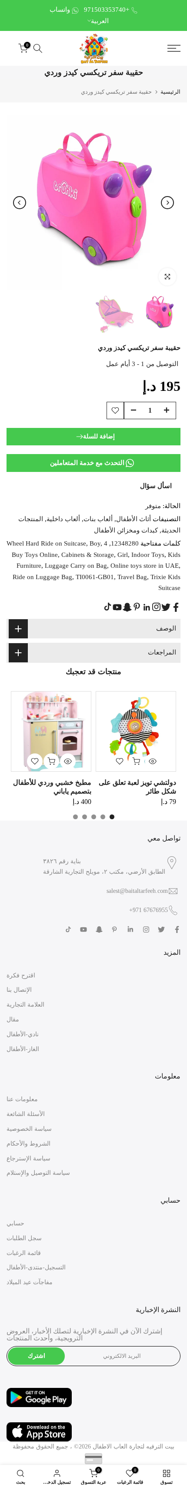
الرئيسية (170, 91)
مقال (13, 1019)
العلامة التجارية (25, 1004)
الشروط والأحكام (28, 1143)
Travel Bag (132, 576)
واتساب (60, 9)
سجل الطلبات (24, 1238)
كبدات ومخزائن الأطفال (126, 530)
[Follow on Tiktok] (108, 607)
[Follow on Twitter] (165, 607)
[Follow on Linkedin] (146, 607)
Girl (122, 554)
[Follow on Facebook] (175, 607)
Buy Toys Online (35, 554)
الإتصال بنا (19, 990)
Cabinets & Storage (87, 554)
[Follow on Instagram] (156, 607)
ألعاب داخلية (63, 519)
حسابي (15, 1223)
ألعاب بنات (98, 519)
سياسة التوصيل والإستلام (38, 1173)
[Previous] (19, 202)
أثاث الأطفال (133, 519)
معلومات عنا (22, 1099)
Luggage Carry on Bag (76, 565)
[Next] (167, 202)
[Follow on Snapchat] (127, 607)
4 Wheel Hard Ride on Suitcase (57, 543)
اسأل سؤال (156, 485)
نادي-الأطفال (23, 1034)
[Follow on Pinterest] (137, 607)
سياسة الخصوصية (29, 1129)
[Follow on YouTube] (117, 607)
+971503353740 (106, 9)
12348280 (125, 543)
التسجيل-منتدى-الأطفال (36, 1267)
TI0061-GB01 (95, 576)
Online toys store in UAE (144, 565)
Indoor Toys (147, 554)
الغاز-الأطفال (23, 1049)
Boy (95, 543)
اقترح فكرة (21, 975)
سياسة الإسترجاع (28, 1158)
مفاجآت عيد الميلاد (30, 1282)
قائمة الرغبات (24, 1253)
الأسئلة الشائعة (26, 1114)
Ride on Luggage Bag (42, 576)
